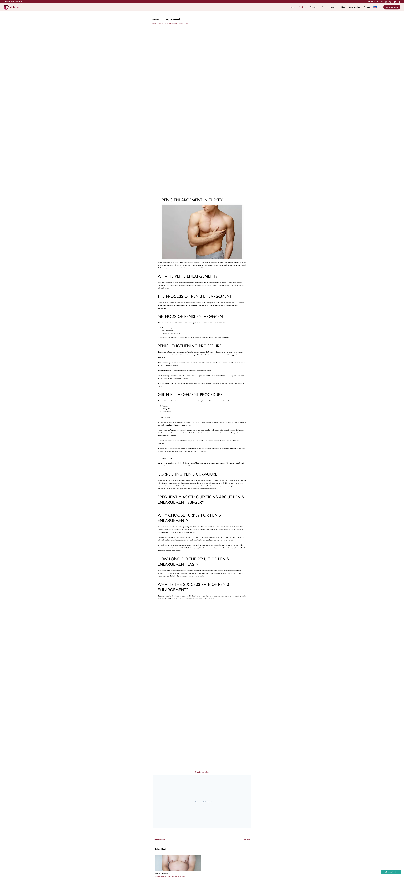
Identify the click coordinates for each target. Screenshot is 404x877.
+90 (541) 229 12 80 (375, 1)
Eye (323, 7)
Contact (367, 7)
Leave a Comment (157, 23)
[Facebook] (390, 2)
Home (292, 7)
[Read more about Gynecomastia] (178, 863)
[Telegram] (395, 2)
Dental (332, 7)
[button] (391, 7)
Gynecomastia (161, 873)
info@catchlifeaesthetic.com (13, 1)
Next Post (247, 840)
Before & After (354, 7)
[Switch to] (376, 7)
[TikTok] (399, 2)
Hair (343, 7)
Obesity (313, 7)
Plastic (301, 7)
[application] (305, 7)
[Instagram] (386, 2)
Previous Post (158, 840)
